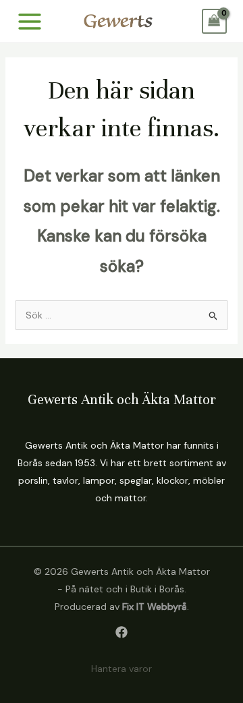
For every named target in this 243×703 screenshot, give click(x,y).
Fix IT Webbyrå (154, 606)
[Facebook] (121, 632)
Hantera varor (121, 669)
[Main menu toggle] (29, 21)
